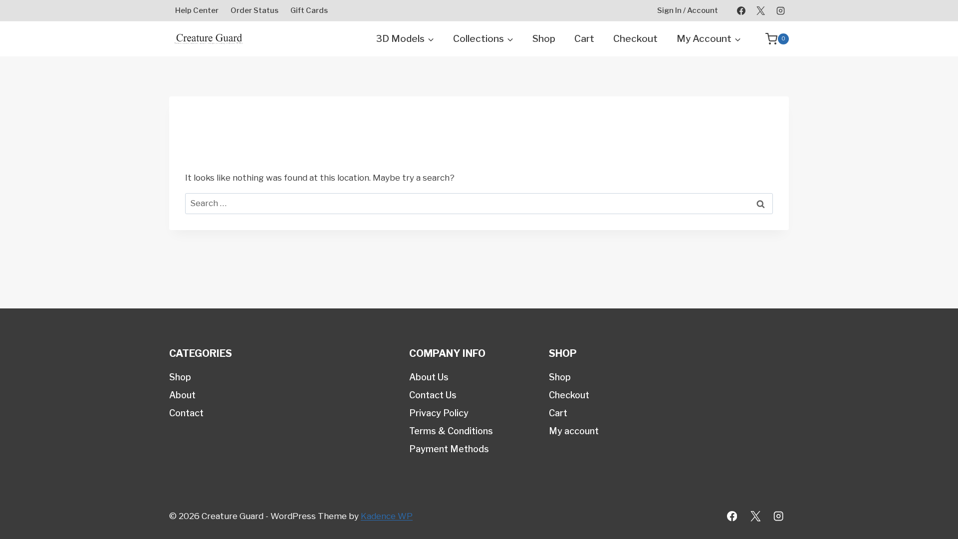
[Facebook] (741, 10)
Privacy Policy (439, 413)
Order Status (254, 10)
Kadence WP (387, 516)
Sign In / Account (687, 10)
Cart (584, 38)
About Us (429, 377)
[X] (760, 10)
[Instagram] (780, 10)
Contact (186, 413)
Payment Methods (449, 449)
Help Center (197, 10)
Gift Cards (309, 10)
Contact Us (433, 395)
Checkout (635, 38)
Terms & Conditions (451, 431)
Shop (543, 38)
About (182, 395)
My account (574, 431)
